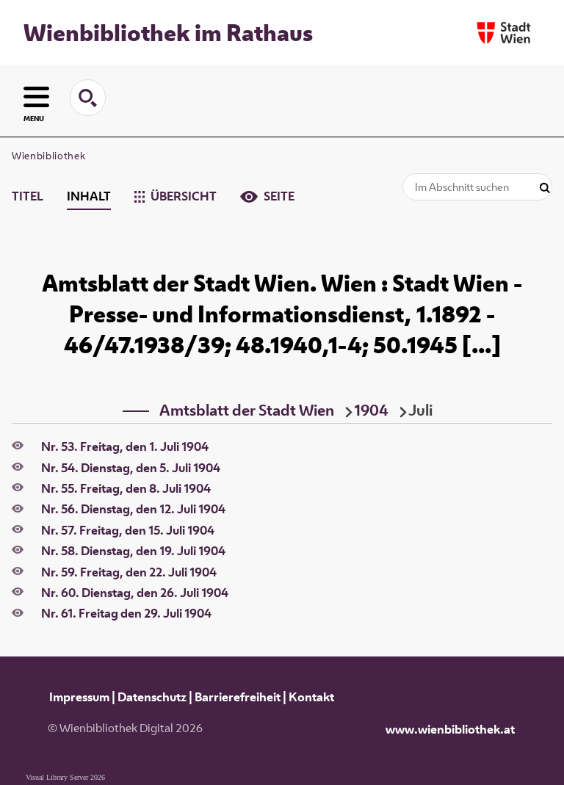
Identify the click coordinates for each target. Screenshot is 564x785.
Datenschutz (152, 697)
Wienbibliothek (48, 155)
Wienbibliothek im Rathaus (168, 32)
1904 (371, 409)
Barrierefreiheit (238, 697)
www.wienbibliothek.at (450, 729)
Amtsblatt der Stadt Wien (246, 409)
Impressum (79, 697)
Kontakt (311, 697)
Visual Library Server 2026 (65, 777)
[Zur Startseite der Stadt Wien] (503, 32)
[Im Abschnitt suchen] (545, 188)
